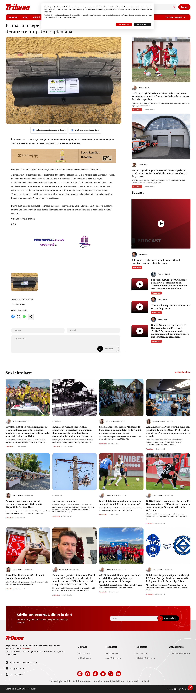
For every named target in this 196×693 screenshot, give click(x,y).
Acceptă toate (124, 24)
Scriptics (186, 689)
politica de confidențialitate (111, 7)
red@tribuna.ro (17, 669)
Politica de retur (82, 681)
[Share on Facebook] (13, 318)
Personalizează (142, 24)
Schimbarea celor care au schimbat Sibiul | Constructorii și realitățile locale (156, 261)
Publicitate (141, 646)
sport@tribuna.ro (113, 658)
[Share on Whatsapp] (24, 318)
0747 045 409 (84, 653)
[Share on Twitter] (18, 318)
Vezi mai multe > (182, 372)
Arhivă (145, 681)
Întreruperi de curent (64, 501)
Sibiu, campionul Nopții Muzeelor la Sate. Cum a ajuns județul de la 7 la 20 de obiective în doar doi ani (120, 430)
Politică (36, 17)
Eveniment (13, 17)
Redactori (111, 646)
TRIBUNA (26, 648)
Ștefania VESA (111, 421)
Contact (184, 7)
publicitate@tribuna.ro (145, 658)
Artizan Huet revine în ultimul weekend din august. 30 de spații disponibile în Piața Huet (24, 504)
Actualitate (137, 110)
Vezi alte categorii (174, 17)
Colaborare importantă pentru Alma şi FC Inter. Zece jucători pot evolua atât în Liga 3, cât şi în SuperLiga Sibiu (167, 578)
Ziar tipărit (132, 681)
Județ (25, 17)
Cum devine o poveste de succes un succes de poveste (170, 307)
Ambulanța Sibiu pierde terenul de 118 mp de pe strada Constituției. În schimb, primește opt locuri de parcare (159, 173)
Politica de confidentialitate (109, 681)
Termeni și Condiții (59, 681)
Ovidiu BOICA (17, 421)
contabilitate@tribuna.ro (179, 653)
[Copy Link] (30, 317)
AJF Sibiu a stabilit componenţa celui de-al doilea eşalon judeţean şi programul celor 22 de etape (119, 578)
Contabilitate (176, 646)
